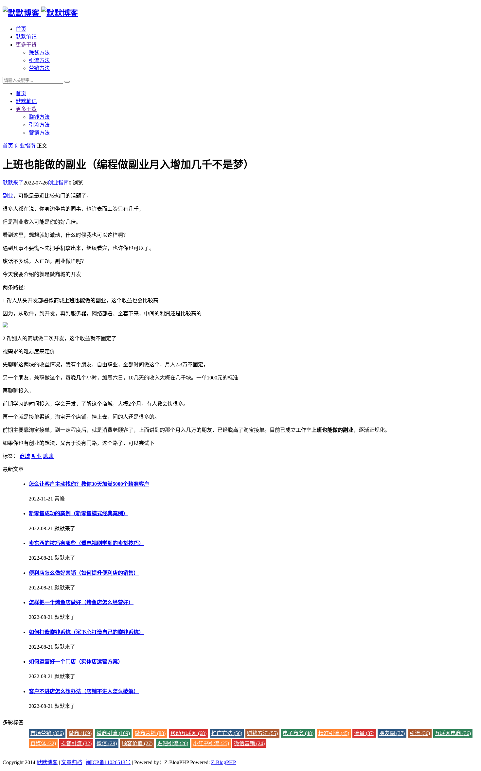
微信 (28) (107, 743)
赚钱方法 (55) (262, 733)
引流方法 (39, 60)
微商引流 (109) (113, 733)
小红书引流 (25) (211, 743)
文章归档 (71, 762)
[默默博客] (40, 13)
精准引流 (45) (333, 733)
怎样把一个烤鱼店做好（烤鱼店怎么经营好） (81, 602)
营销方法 (39, 68)
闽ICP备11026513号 (108, 762)
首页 (21, 29)
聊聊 (48, 456)
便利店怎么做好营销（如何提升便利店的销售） (84, 573)
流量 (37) (364, 733)
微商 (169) (80, 733)
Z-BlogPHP (223, 762)
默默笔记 (26, 37)
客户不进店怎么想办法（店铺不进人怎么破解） (84, 691)
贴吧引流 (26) (172, 743)
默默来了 (13, 182)
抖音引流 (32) (76, 743)
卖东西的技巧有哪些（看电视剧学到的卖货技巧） (86, 543)
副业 (8, 196)
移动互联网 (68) (188, 733)
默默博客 (47, 762)
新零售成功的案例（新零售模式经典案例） (78, 513)
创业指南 (24, 146)
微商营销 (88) (150, 733)
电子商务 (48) (298, 733)
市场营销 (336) (47, 733)
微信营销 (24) (249, 743)
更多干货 (26, 44)
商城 (25, 456)
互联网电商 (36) (453, 733)
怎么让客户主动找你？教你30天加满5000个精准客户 (89, 484)
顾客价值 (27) (137, 743)
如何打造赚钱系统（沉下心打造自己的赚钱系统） (86, 632)
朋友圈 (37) (392, 733)
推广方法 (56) (226, 733)
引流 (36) (420, 733)
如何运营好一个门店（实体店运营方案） (76, 661)
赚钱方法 (39, 52)
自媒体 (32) (43, 743)
